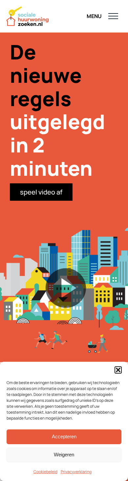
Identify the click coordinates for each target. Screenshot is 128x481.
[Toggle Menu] (113, 16)
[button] (118, 370)
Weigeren (64, 454)
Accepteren (64, 436)
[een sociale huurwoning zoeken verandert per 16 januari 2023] (64, 289)
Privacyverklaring (76, 471)
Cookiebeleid (45, 471)
